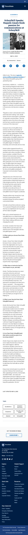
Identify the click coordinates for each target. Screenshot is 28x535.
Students (8, 411)
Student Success (19, 406)
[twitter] (10, 66)
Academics (14, 14)
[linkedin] (17, 66)
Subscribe (13, 435)
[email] (24, 66)
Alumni (8, 416)
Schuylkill (20, 416)
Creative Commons (14, 53)
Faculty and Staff (19, 411)
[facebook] (4, 66)
